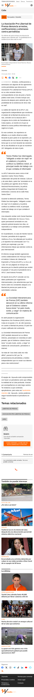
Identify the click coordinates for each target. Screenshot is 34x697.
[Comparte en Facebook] (9, 78)
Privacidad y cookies (8, 679)
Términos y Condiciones (5, 683)
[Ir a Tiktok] (18, 667)
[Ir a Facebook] (2, 667)
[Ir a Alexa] (30, 667)
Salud (17, 1)
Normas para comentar (25, 676)
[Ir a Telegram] (14, 667)
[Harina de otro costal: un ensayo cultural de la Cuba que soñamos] (17, 609)
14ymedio (4, 676)
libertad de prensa (10, 408)
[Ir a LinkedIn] (22, 667)
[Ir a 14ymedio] (10, 5)
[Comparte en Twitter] (13, 78)
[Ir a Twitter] (6, 667)
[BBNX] (8, 691)
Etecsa (23, 1)
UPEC (4, 419)
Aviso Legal (21, 679)
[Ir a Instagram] (10, 667)
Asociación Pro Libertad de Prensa (16, 414)
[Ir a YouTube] (26, 667)
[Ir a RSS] (2, 671)
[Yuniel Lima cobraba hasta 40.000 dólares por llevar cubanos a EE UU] (17, 582)
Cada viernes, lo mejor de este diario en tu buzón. (17, 443)
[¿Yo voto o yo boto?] (17, 492)
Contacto (20, 683)
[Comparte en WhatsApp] (16, 78)
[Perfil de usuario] (31, 5)
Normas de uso (28, 454)
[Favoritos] (2, 78)
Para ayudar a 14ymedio (14, 17)
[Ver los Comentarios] (6, 78)
